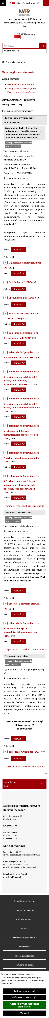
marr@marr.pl (16, 867)
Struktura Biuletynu (24, 919)
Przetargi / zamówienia (16, 62)
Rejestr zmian (25, 946)
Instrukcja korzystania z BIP (25, 937)
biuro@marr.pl (29, 867)
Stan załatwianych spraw (24, 901)
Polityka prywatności (24, 991)
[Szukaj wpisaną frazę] (43, 46)
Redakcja (24, 928)
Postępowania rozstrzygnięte (21, 88)
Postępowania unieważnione (21, 92)
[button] (46, 772)
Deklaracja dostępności (24, 956)
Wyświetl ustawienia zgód (24, 997)
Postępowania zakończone (20, 84)
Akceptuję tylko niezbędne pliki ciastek (24, 1005)
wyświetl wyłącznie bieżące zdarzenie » (25, 505)
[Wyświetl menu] (46, 3)
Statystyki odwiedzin (25, 965)
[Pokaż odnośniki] (3, 3)
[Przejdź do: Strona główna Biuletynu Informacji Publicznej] (2, 62)
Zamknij (24, 1013)
